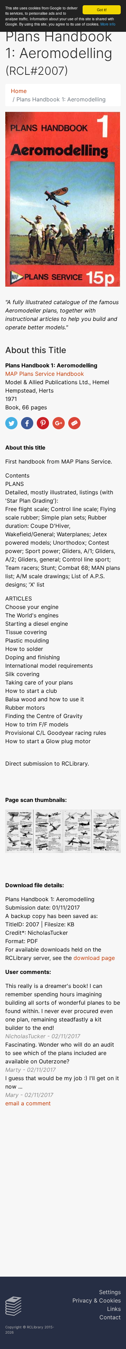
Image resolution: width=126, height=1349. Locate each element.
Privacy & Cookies (96, 1300)
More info (107, 24)
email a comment (28, 1103)
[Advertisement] (63, 1196)
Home (19, 90)
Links (114, 1308)
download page (94, 957)
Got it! (102, 9)
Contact (110, 1317)
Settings (110, 1292)
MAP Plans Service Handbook (44, 373)
